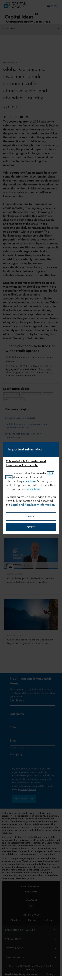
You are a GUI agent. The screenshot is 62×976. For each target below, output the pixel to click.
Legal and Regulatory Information (33, 504)
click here (29, 481)
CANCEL (31, 516)
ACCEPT (31, 527)
